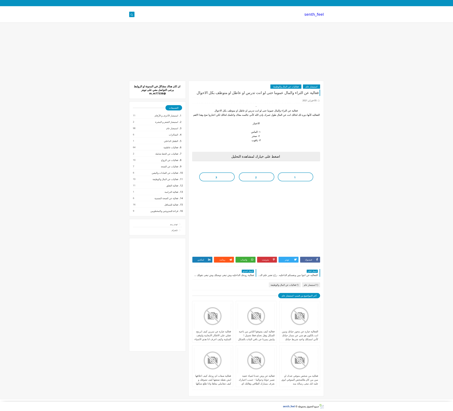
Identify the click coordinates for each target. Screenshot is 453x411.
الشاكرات (173, 134)
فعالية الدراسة (171, 191)
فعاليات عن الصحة (169, 166)
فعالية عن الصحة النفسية (166, 198)
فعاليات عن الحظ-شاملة (166, 153)
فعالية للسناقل (171, 204)
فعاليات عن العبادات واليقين (164, 172)
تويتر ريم (174, 224)
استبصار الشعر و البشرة (166, 122)
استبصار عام (311, 86)
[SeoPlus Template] (321, 406)
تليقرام (175, 230)
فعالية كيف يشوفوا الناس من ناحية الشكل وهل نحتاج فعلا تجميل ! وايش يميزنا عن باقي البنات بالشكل (256, 335)
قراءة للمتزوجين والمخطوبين (164, 211)
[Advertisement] (226, 53)
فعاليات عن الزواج (169, 160)
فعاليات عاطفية (170, 147)
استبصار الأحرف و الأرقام (166, 115)
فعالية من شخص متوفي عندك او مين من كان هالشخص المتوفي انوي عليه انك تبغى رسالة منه (299, 379)
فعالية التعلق (172, 185)
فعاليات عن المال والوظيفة (286, 86)
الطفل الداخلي (171, 141)
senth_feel (314, 14)
